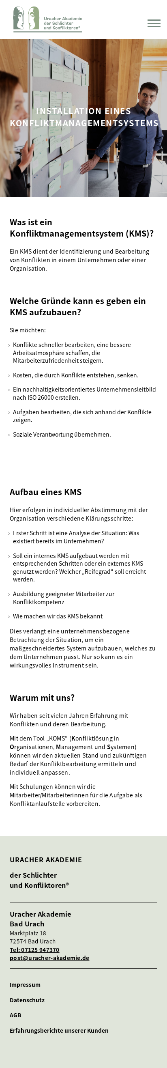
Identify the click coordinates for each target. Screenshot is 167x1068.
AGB (15, 1015)
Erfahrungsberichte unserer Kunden (59, 1030)
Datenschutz (27, 1000)
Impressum (25, 984)
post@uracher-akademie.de (50, 958)
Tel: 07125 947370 (35, 949)
